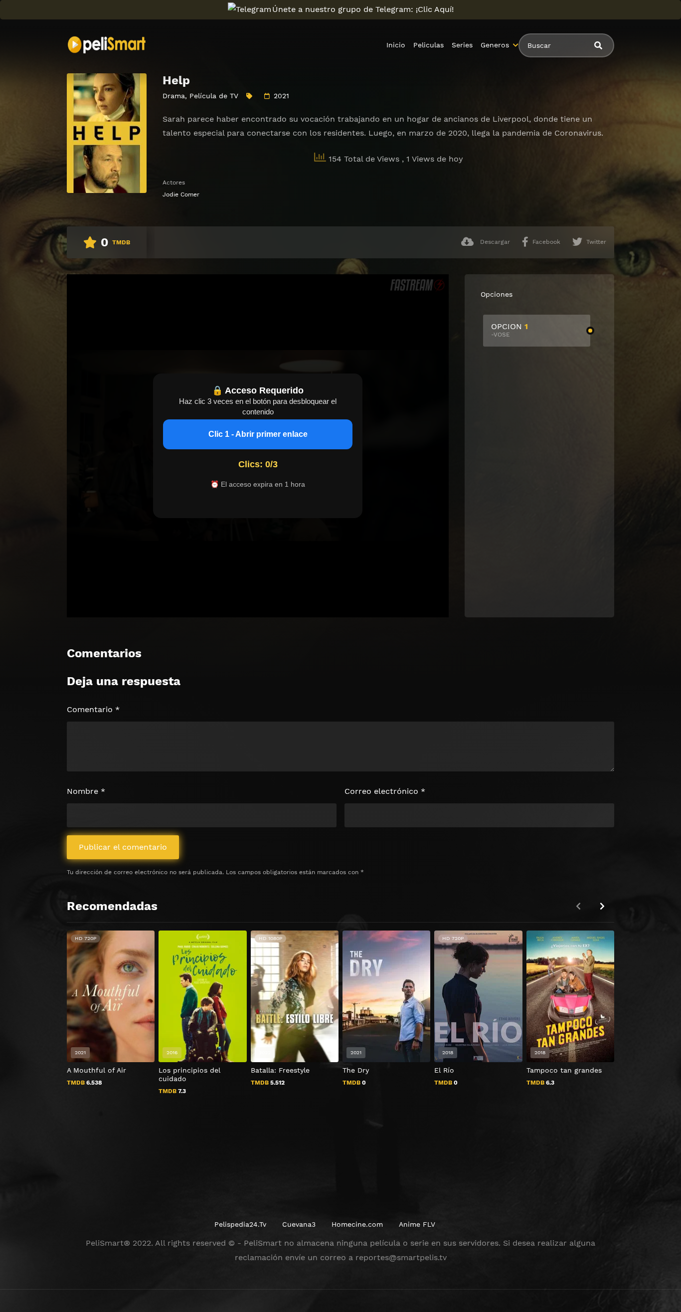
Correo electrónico (384, 791)
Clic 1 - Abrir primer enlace (258, 434)
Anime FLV (417, 1224)
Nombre (86, 791)
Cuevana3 (299, 1224)
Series (462, 45)
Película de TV (213, 96)
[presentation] (602, 906)
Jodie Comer (181, 194)
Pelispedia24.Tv (240, 1224)
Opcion (509, 330)
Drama (174, 96)
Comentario (93, 709)
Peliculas (428, 45)
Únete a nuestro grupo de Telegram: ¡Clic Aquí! (363, 9)
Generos (495, 45)
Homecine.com (357, 1224)
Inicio (395, 45)
